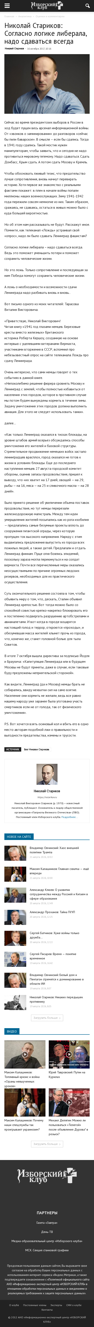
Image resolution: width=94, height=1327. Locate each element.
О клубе (14, 1305)
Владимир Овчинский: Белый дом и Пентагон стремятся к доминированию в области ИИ (57, 979)
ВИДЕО (12, 1031)
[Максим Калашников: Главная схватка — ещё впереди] (15, 874)
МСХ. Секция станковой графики (47, 1250)
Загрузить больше (45, 1018)
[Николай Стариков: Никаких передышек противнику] (15, 1002)
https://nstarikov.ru (47, 797)
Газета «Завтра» (47, 1223)
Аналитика (24, 16)
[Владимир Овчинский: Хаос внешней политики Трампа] (15, 853)
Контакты (47, 1309)
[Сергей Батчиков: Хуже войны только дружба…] (15, 938)
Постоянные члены (34, 1305)
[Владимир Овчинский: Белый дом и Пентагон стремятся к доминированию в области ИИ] (15, 980)
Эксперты (56, 1305)
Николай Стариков (14, 48)
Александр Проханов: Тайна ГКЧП (52, 912)
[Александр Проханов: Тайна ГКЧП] (15, 917)
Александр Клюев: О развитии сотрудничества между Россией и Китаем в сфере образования (59, 894)
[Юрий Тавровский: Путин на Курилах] (69, 1054)
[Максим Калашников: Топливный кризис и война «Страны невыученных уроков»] (24, 1054)
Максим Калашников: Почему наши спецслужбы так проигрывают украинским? (24, 1124)
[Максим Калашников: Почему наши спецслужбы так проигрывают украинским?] (24, 1102)
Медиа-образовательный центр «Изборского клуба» (47, 1241)
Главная (9, 16)
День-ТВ (47, 1232)
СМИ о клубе (74, 1305)
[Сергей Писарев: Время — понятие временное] (15, 959)
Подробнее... (69, 817)
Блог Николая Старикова (36, 749)
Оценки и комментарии (50, 16)
